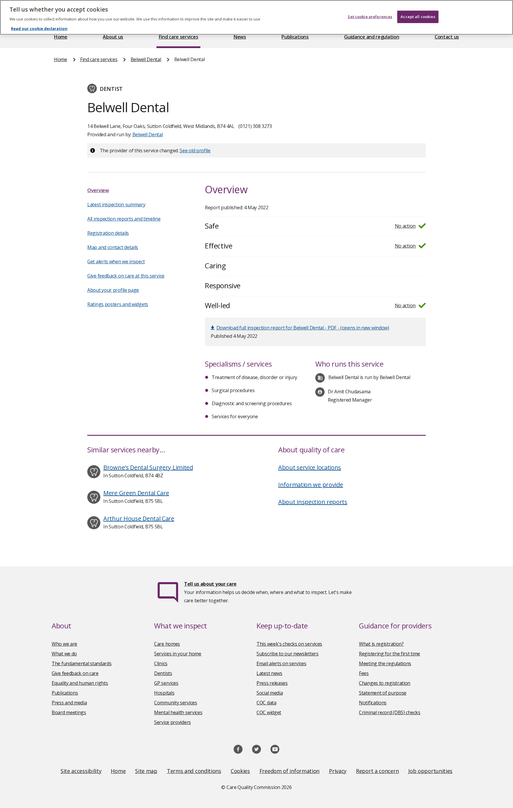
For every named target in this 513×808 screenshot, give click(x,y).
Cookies (240, 770)
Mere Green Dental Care (136, 493)
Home (60, 37)
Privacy (337, 770)
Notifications (373, 702)
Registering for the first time (389, 653)
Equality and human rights (80, 683)
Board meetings (69, 712)
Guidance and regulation (371, 37)
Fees (364, 673)
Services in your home (177, 653)
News (240, 37)
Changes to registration (384, 683)
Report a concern (377, 770)
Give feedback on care (75, 673)
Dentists (163, 673)
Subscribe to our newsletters (287, 653)
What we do (64, 653)
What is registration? (381, 644)
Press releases (272, 683)
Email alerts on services (281, 663)
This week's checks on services (289, 644)
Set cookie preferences (370, 16)
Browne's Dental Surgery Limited (148, 467)
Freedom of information (289, 770)
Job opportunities (430, 770)
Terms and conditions (194, 770)
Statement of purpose (382, 693)
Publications (294, 37)
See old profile (195, 150)
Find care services (178, 37)
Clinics (160, 663)
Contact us (447, 37)
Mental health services (178, 712)
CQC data (266, 702)
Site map (146, 770)
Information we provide (310, 485)
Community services (175, 702)
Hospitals (164, 693)
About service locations (309, 467)
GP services (166, 683)
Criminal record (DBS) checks (389, 712)
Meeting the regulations (385, 663)
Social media (269, 693)
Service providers (172, 722)
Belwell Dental (146, 59)
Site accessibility (81, 770)
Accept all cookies (417, 16)
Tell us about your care (210, 584)
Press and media (69, 702)
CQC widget (268, 712)
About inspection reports (312, 502)
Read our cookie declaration (39, 28)
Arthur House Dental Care (138, 518)
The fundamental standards (82, 663)
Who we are (64, 644)
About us (113, 37)
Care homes (167, 644)
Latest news (269, 673)
